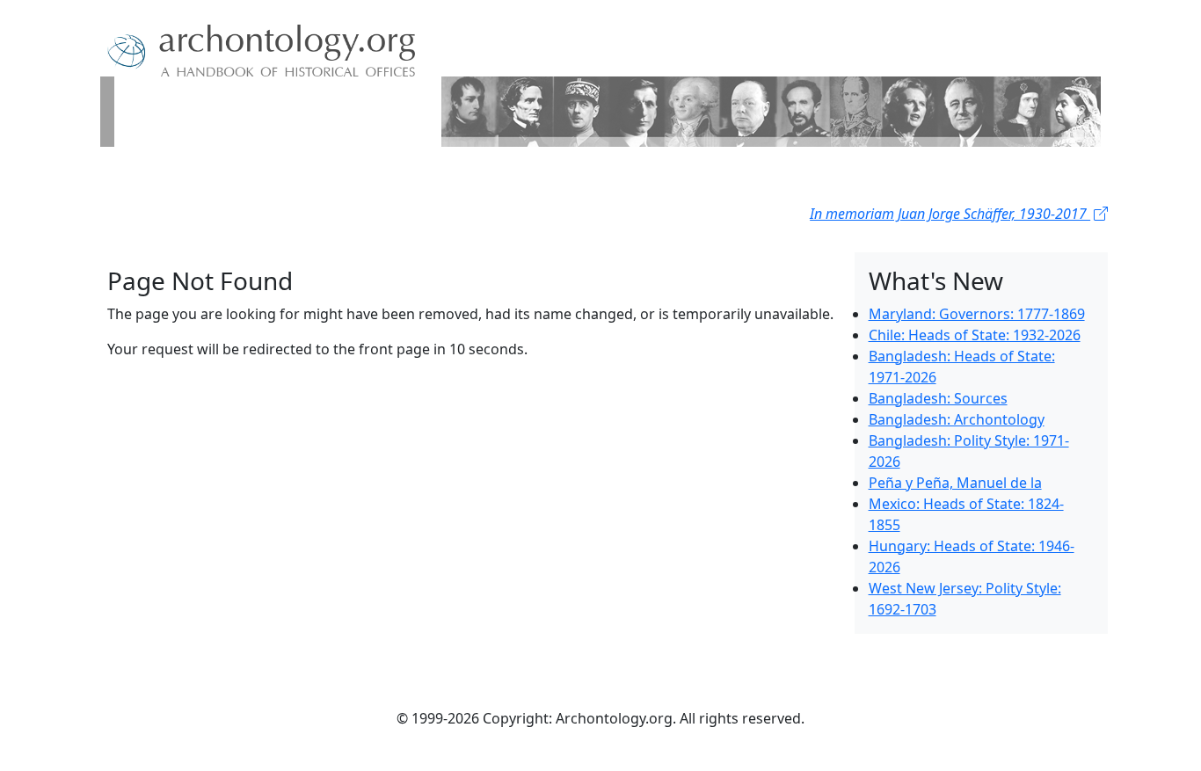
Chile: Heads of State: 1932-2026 (975, 335)
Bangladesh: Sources (938, 398)
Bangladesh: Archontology (957, 419)
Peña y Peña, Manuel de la (955, 482)
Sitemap (300, 175)
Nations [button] (222, 175)
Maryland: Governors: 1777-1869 (977, 314)
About (162, 175)
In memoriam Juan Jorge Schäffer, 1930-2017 (950, 213)
